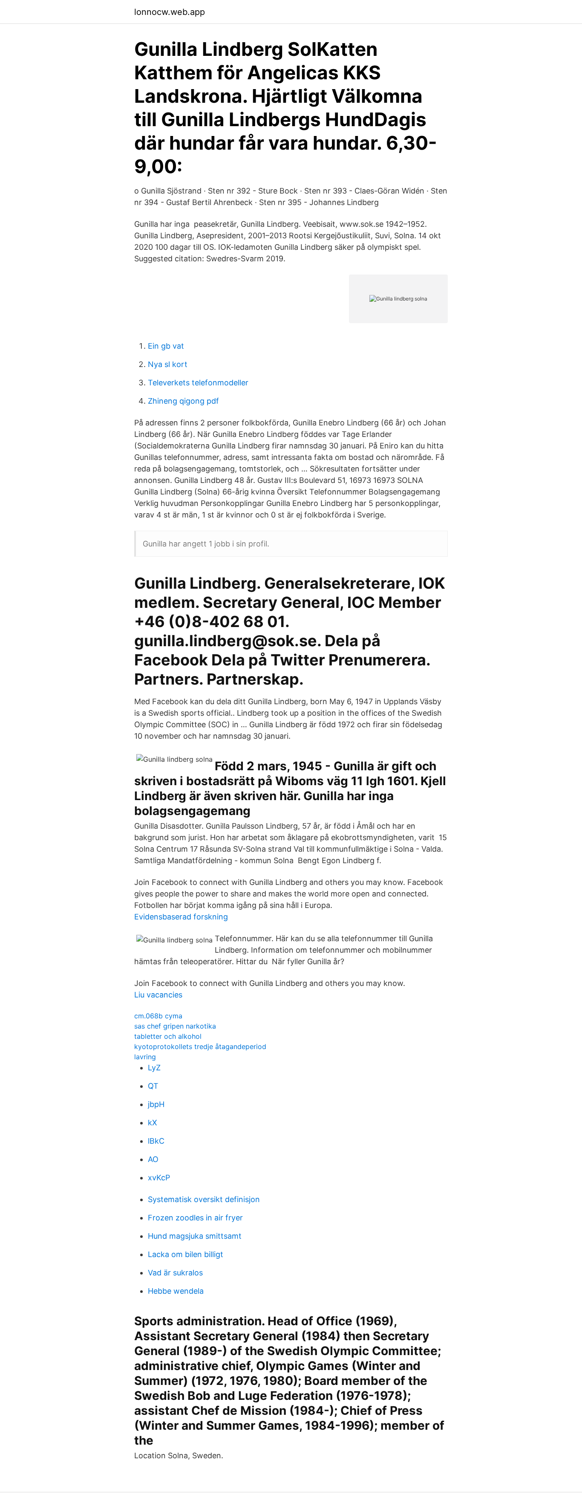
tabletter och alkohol (168, 1036)
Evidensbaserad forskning (181, 916)
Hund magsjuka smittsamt (195, 1235)
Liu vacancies (158, 994)
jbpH (156, 1104)
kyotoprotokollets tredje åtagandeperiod (200, 1046)
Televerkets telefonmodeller (198, 382)
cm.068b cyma (158, 1016)
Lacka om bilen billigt (185, 1254)
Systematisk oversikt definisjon (204, 1199)
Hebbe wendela (176, 1290)
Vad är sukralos (175, 1272)
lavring (145, 1056)
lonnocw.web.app (169, 12)
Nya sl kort (167, 364)
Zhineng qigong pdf (183, 400)
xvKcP (159, 1177)
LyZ (154, 1067)
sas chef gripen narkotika (175, 1026)
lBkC (156, 1140)
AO (153, 1159)
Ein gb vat (166, 345)
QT (153, 1085)
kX (152, 1122)
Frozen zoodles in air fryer (195, 1217)
